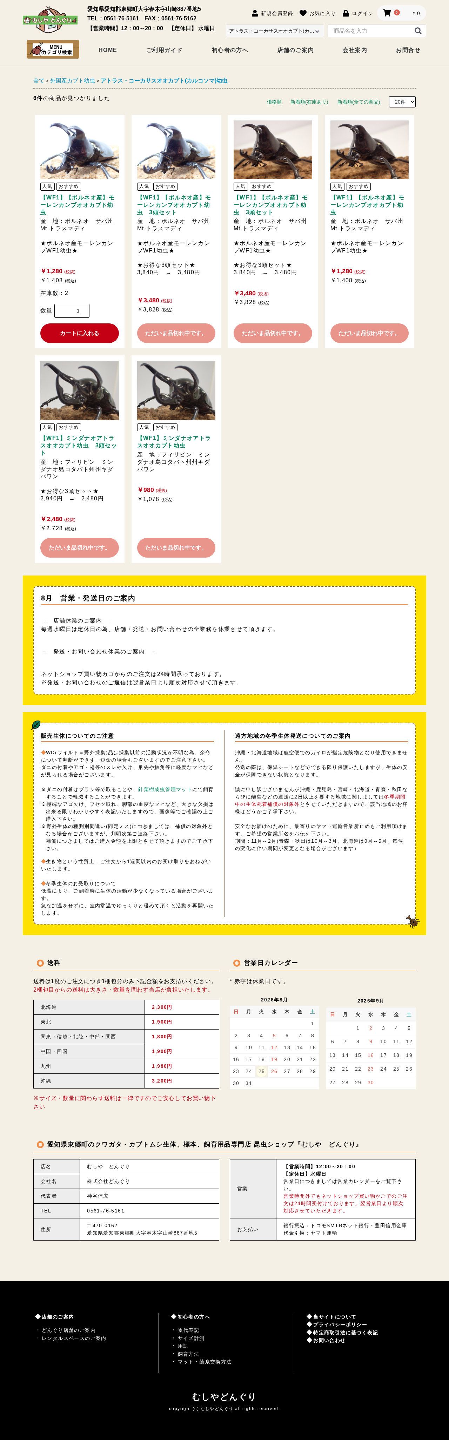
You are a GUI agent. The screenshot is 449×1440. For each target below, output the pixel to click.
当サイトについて (334, 1317)
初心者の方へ (230, 50)
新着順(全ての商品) (358, 102)
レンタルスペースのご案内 (74, 1338)
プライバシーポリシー (340, 1324)
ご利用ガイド (164, 50)
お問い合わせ (329, 1340)
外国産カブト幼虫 (72, 81)
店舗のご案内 (295, 50)
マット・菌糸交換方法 (205, 1362)
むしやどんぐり (224, 1396)
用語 (183, 1346)
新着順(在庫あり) (309, 102)
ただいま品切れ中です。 (176, 333)
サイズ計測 (191, 1338)
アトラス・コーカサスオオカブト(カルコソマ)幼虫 (164, 81)
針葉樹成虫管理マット (165, 789)
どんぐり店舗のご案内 (69, 1330)
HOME (108, 50)
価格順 (274, 102)
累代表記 (189, 1330)
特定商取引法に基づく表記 (345, 1332)
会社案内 (355, 50)
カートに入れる (79, 333)
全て (39, 81)
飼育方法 (189, 1354)
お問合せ (408, 50)
